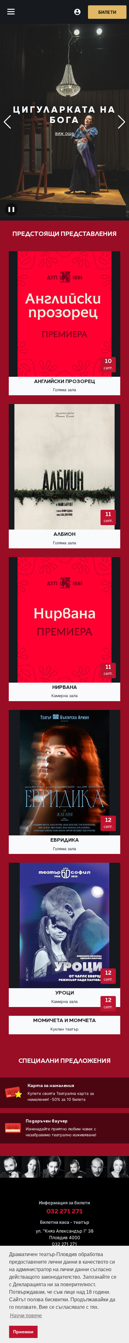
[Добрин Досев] (97, 1167)
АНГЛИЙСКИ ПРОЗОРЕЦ (64, 381)
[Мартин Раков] (75, 1167)
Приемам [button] (23, 1331)
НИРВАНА (64, 687)
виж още (64, 133)
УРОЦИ (64, 993)
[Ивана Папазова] (118, 1167)
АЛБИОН (64, 534)
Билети (107, 12)
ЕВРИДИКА (64, 840)
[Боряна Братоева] (32, 1167)
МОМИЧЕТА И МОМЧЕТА (64, 1020)
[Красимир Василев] (11, 1167)
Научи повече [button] (26, 1315)
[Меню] (11, 12)
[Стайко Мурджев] (53, 1167)
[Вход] (77, 12)
